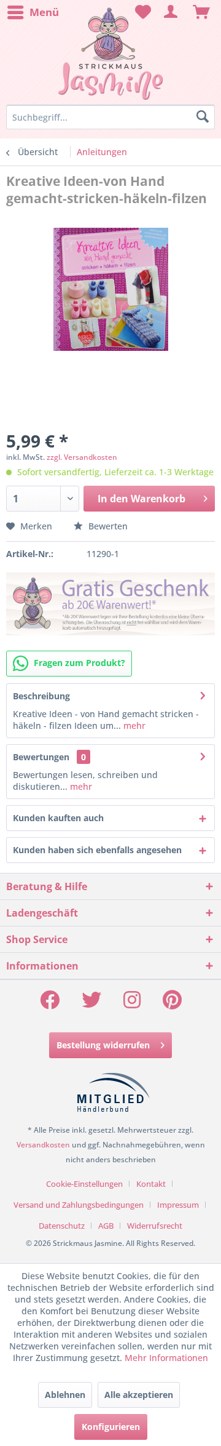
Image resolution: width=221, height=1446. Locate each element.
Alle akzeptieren (138, 1394)
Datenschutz (62, 1225)
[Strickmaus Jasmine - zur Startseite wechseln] (110, 54)
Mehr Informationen (166, 1358)
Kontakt (151, 1183)
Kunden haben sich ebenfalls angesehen (97, 850)
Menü (44, 12)
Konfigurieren (111, 1426)
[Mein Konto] (171, 12)
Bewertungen (41, 757)
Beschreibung (41, 696)
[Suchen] (202, 117)
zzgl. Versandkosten (82, 457)
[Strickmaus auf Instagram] (132, 1004)
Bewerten (107, 526)
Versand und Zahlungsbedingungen (79, 1204)
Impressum (178, 1204)
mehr (133, 725)
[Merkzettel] (141, 12)
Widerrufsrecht (154, 1225)
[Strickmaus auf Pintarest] (172, 1004)
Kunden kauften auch (58, 818)
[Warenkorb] (201, 12)
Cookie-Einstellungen (84, 1183)
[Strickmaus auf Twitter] (91, 1004)
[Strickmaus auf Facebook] (50, 1004)
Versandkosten (43, 1144)
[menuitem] (32, 12)
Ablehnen (65, 1394)
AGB (106, 1225)
